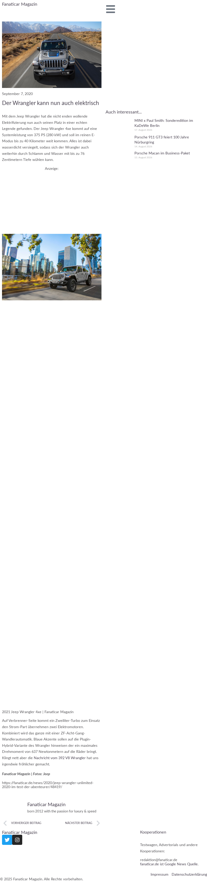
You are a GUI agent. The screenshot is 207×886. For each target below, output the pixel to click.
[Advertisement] (51, 199)
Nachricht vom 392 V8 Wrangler (60, 758)
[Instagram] (17, 840)
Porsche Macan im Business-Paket (162, 153)
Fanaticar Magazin (19, 4)
